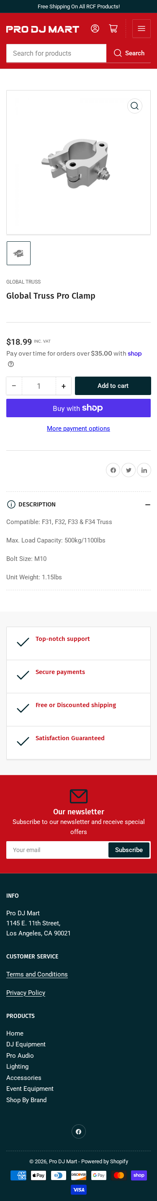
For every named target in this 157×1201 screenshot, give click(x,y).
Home (14, 1033)
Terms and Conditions (37, 974)
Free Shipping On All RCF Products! (79, 6)
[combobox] (78, 53)
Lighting (17, 1066)
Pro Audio (20, 1055)
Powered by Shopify (104, 1161)
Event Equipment (30, 1089)
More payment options (78, 428)
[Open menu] (141, 28)
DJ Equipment (26, 1044)
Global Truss (23, 282)
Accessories (23, 1078)
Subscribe (129, 850)
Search (134, 53)
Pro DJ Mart (63, 1161)
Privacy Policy (25, 993)
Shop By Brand (26, 1100)
